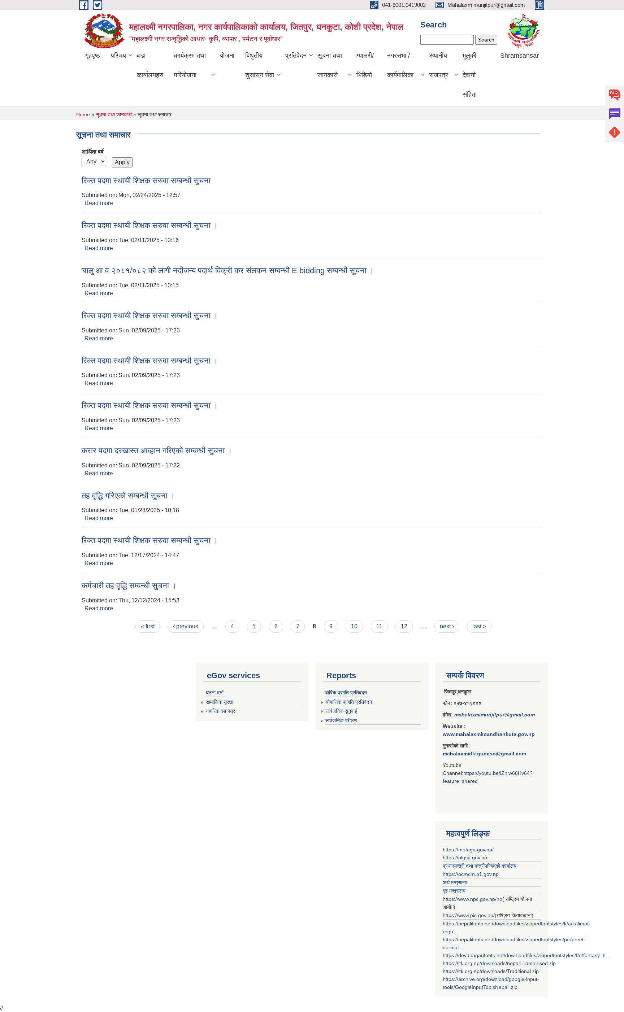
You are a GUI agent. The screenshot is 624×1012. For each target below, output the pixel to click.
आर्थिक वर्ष (93, 152)
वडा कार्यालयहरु (150, 65)
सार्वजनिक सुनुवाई (341, 711)
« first (148, 626)
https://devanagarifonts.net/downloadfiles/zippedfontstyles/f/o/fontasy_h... (526, 955)
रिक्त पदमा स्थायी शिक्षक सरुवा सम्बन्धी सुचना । (150, 225)
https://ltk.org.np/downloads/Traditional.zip (491, 971)
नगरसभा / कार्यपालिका (400, 65)
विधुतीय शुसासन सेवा (259, 65)
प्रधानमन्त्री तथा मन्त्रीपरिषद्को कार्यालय (479, 866)
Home (83, 114)
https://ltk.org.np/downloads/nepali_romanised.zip (499, 963)
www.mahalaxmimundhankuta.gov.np (489, 734)
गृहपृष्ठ (92, 55)
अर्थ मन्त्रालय (455, 882)
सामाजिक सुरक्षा (219, 702)
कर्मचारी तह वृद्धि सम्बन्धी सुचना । (129, 585)
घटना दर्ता (215, 692)
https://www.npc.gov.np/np (472, 899)
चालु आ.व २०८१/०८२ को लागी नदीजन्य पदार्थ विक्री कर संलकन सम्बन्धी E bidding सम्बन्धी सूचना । (228, 270)
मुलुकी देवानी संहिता (470, 75)
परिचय (118, 55)
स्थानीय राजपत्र (438, 65)
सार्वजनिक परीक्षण (341, 720)
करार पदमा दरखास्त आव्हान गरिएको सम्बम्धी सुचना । (157, 450)
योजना (227, 55)
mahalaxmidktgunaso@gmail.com (484, 753)
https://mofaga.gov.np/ (468, 849)
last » (479, 626)
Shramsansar (519, 55)
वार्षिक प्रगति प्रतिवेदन (346, 692)
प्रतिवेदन (296, 55)
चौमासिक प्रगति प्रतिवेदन (348, 702)
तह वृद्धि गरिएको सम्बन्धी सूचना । (128, 495)
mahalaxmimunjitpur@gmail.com (494, 714)
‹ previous (185, 626)
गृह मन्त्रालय (454, 891)
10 (354, 626)
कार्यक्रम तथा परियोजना (190, 65)
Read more (98, 203)
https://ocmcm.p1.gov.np (471, 874)
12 (404, 626)
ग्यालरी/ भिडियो (365, 65)
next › (447, 626)
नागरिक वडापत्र (220, 711)
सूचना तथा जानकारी (329, 65)
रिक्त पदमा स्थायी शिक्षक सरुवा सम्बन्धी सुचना (146, 180)
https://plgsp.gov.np (465, 857)
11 (379, 626)
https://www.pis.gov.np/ (469, 915)
